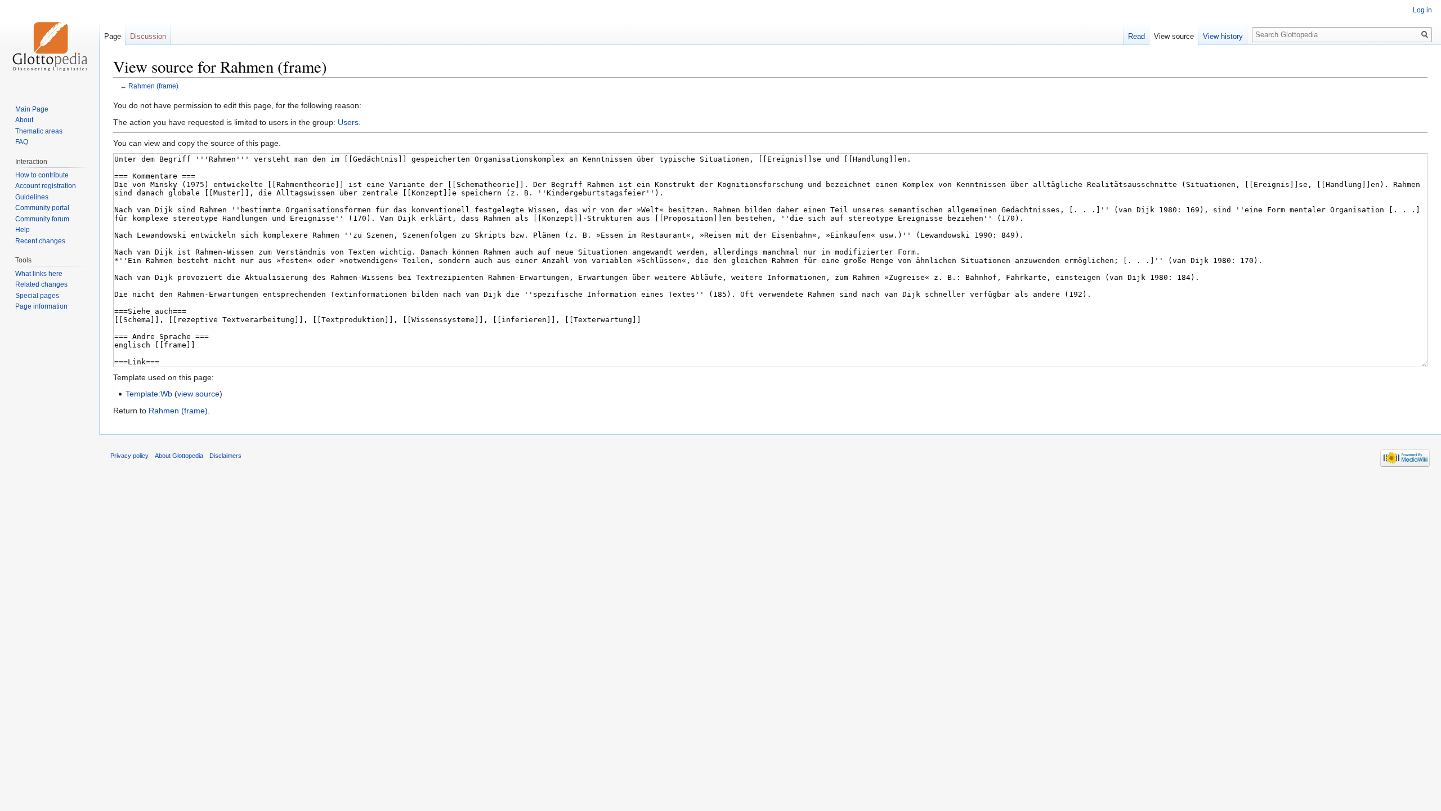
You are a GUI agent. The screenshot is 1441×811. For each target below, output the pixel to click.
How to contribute (42, 175)
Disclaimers (225, 455)
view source (198, 393)
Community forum (42, 219)
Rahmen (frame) (153, 86)
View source (1174, 36)
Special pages (37, 296)
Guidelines (31, 197)
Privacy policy (129, 455)
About (24, 120)
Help (22, 230)
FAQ (21, 142)
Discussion (148, 36)
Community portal (42, 208)
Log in (1422, 10)
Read (1136, 36)
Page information (41, 306)
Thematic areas (38, 131)
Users (348, 122)
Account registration (45, 186)
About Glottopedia (179, 455)
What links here (38, 274)
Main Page (31, 109)
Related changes (41, 284)
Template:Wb (149, 393)
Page (112, 36)
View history (1223, 36)
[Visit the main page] (50, 45)
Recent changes (40, 241)
